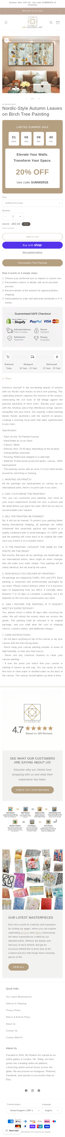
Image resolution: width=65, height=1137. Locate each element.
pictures (25, 932)
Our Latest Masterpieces (19, 996)
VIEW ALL (18, 967)
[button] (6, 22)
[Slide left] (26, 98)
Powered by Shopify (42, 1132)
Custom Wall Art (14, 1037)
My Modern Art (27, 1132)
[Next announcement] (59, 11)
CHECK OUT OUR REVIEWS (32, 789)
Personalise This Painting (32, 263)
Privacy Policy (13, 1010)
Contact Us (12, 1030)
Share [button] (8, 378)
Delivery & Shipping (16, 1003)
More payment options (32, 252)
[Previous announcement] (5, 11)
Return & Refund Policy (18, 1017)
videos (38, 932)
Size (4, 197)
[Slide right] (39, 98)
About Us (11, 1024)
